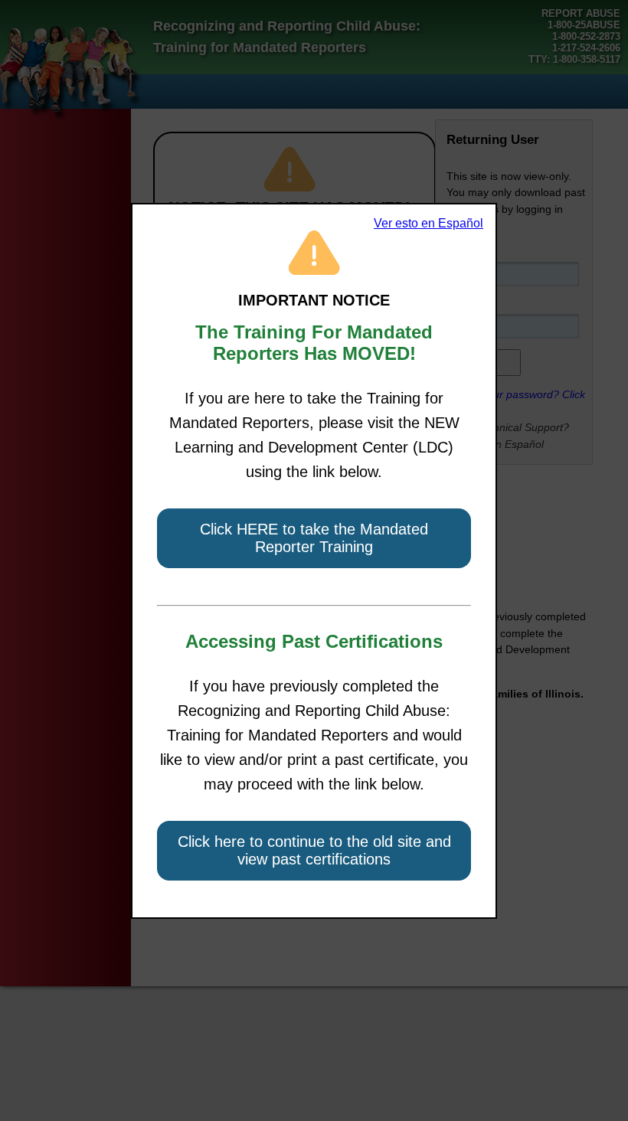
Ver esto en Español (428, 223)
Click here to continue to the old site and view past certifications (314, 850)
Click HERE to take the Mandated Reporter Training (314, 538)
